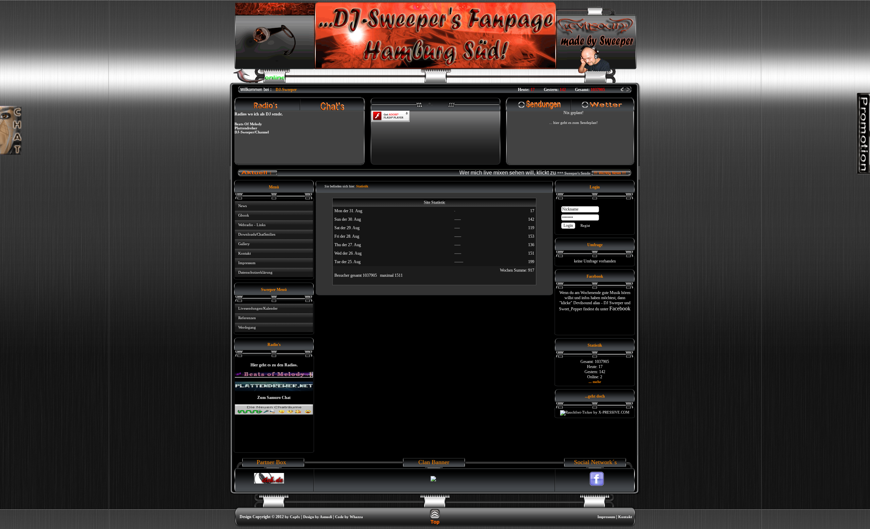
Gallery (244, 244)
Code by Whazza (349, 517)
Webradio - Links (251, 225)
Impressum (247, 263)
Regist (585, 225)
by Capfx (292, 517)
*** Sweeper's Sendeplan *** (565, 173)
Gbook (243, 215)
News (242, 206)
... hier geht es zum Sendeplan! (573, 123)
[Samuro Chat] (274, 413)
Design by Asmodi (317, 517)
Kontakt (244, 253)
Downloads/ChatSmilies (256, 234)
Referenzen (247, 318)
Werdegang (247, 327)
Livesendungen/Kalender (258, 308)
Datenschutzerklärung (255, 272)
